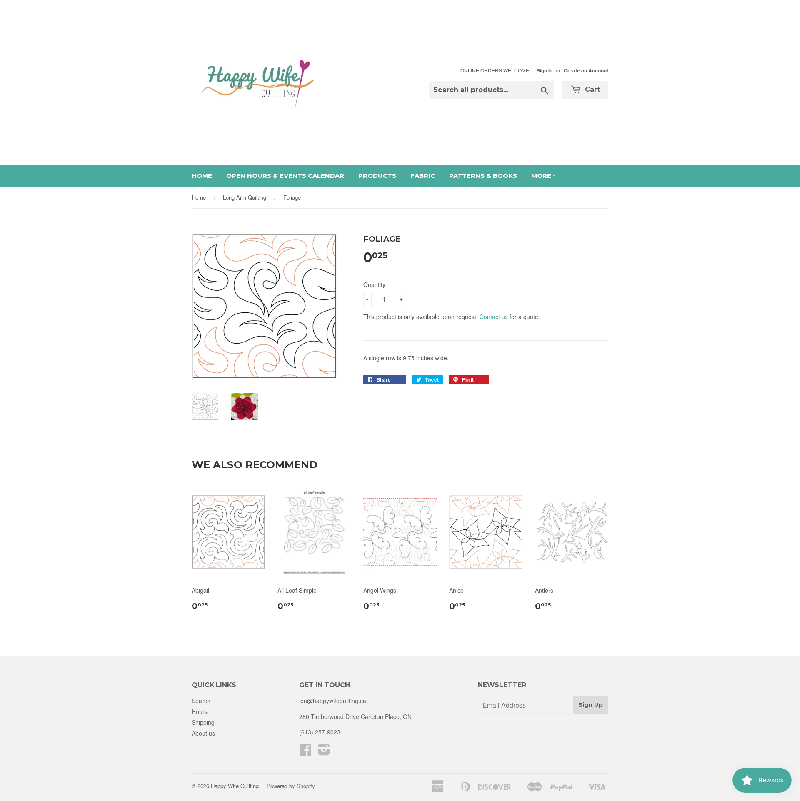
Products (377, 176)
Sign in (544, 70)
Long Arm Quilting (244, 197)
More (541, 176)
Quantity (374, 284)
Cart (591, 89)
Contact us (494, 316)
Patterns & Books (483, 176)
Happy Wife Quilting (235, 786)
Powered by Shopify (291, 786)
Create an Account (586, 70)
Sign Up (590, 705)
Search (201, 700)
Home (202, 176)
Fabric (422, 176)
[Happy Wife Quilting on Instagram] (324, 752)
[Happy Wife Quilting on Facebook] (305, 752)
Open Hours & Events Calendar (285, 176)
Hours (200, 711)
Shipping (203, 722)
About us (203, 733)
